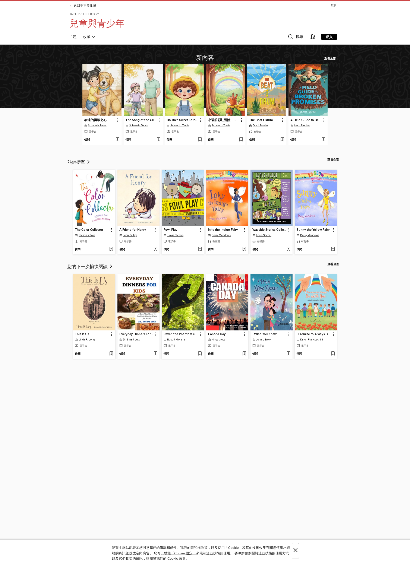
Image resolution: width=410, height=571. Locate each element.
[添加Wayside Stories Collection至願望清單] (288, 249)
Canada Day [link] (217, 334)
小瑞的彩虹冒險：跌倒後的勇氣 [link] (223, 120)
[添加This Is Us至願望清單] (111, 354)
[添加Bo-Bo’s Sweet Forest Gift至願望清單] (199, 140)
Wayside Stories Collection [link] (269, 230)
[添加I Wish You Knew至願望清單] (288, 354)
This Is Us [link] (82, 334)
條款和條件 (168, 548)
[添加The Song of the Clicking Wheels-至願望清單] (158, 140)
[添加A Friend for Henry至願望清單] (155, 249)
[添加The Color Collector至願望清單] (111, 249)
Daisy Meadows (221, 235)
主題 (73, 37)
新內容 (205, 57)
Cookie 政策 (176, 558)
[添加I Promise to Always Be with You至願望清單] (332, 354)
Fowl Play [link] (170, 230)
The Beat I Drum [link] (261, 120)
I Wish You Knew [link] (264, 334)
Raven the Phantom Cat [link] (181, 334)
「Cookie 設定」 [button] (183, 553)
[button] (295, 38)
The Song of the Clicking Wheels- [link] (141, 120)
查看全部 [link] (330, 58)
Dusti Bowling (261, 125)
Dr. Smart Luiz (131, 339)
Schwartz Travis (97, 125)
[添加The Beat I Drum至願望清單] (282, 140)
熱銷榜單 (76, 161)
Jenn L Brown (264, 339)
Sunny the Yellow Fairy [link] (313, 230)
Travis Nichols (175, 235)
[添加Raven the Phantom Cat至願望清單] (199, 354)
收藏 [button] (87, 37)
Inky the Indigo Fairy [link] (223, 230)
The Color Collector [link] (89, 230)
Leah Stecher (302, 125)
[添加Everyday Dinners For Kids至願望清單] (155, 354)
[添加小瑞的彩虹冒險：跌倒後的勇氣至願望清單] (241, 140)
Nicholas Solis (87, 235)
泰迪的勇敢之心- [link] (96, 120)
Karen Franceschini (311, 339)
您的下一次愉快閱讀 (88, 266)
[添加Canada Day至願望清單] (244, 354)
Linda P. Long (87, 339)
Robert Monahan (177, 339)
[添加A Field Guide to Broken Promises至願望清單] (323, 140)
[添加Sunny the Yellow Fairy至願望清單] (332, 249)
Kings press (218, 339)
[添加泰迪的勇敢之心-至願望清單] (117, 140)
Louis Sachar (263, 235)
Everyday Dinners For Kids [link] (136, 334)
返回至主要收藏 (84, 6)
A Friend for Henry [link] (132, 230)
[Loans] (312, 38)
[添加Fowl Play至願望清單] (199, 249)
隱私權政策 (199, 548)
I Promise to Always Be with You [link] (314, 334)
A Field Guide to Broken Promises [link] (306, 120)
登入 (329, 37)
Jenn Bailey (130, 235)
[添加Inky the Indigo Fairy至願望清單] (244, 249)
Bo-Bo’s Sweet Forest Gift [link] (182, 120)
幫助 (333, 5)
